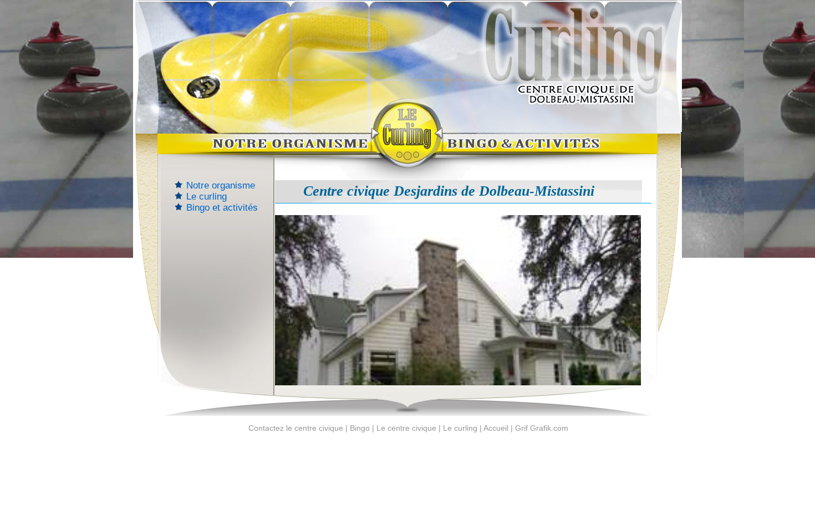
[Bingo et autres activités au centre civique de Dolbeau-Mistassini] (561, 150)
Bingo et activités (222, 207)
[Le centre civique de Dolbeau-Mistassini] (252, 150)
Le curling (206, 196)
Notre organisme (220, 185)
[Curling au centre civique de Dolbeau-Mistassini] (406, 133)
